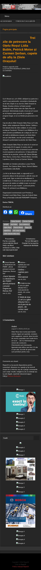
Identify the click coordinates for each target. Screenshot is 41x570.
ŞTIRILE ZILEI (26, 68)
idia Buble (14, 224)
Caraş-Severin (15, 221)
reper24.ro (7, 230)
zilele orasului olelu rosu (11, 233)
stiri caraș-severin (18, 230)
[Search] (36, 438)
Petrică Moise (18, 227)
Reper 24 (28, 227)
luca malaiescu (24, 224)
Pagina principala (10, 29)
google (6, 224)
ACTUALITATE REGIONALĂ (12, 68)
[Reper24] (20, 7)
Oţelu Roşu (7, 227)
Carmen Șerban (28, 221)
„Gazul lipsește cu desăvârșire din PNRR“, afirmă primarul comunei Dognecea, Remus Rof (9, 283)
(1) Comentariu (7, 70)
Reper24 (23, 564)
